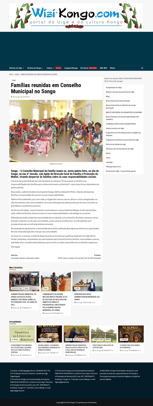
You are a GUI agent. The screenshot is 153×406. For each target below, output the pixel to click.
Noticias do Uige (17, 288)
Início (108, 158)
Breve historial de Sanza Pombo (118, 101)
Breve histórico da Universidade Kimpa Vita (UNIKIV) (122, 118)
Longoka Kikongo (71, 68)
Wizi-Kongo (16, 97)
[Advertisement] (76, 48)
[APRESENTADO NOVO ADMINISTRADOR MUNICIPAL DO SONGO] (87, 281)
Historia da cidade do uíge (116, 144)
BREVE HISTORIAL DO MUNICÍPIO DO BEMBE (124, 112)
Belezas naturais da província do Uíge (120, 92)
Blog (107, 96)
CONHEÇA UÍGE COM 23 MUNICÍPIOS (121, 124)
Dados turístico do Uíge (115, 128)
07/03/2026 (57, 313)
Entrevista (88, 68)
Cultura (54, 68)
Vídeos (112, 68)
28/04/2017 (26, 97)
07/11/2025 (88, 302)
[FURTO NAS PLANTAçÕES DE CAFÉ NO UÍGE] (103, 334)
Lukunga (109, 162)
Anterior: (25, 256)
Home (108, 153)
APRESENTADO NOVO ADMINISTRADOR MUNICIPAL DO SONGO (87, 297)
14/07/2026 (25, 355)
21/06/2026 (25, 308)
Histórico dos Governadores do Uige (120, 149)
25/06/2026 (134, 350)
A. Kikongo (15, 339)
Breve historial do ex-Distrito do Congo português (121, 106)
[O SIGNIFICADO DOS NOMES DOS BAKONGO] (131, 334)
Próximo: (79, 256)
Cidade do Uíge (98, 339)
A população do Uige (114, 88)
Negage (68, 339)
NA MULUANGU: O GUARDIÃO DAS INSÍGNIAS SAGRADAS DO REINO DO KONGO (49, 347)
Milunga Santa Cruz (113, 167)
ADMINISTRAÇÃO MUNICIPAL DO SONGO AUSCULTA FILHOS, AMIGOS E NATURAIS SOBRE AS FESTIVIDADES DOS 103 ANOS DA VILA (24, 299)
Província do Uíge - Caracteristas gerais (121, 171)
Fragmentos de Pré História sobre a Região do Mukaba (123, 134)
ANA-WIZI (103, 68)
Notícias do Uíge (15, 68)
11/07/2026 (52, 353)
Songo (14, 80)
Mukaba (107, 339)
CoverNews (80, 402)
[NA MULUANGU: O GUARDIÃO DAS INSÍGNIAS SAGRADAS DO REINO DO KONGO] (49, 334)
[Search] (142, 68)
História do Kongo (34, 68)
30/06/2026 (79, 355)
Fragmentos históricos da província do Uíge (122, 140)
